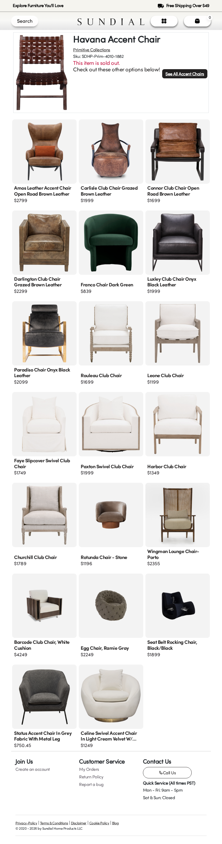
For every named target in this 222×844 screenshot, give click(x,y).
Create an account (32, 769)
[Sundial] (111, 21)
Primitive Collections (91, 50)
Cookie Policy (99, 822)
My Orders (89, 769)
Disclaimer (78, 822)
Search (24, 21)
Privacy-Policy (26, 822)
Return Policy (91, 777)
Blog (115, 822)
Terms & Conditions (54, 822)
